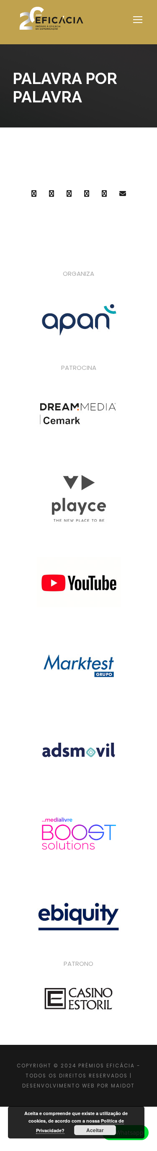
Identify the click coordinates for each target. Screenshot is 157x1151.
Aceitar (95, 1130)
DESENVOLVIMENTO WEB (58, 1085)
